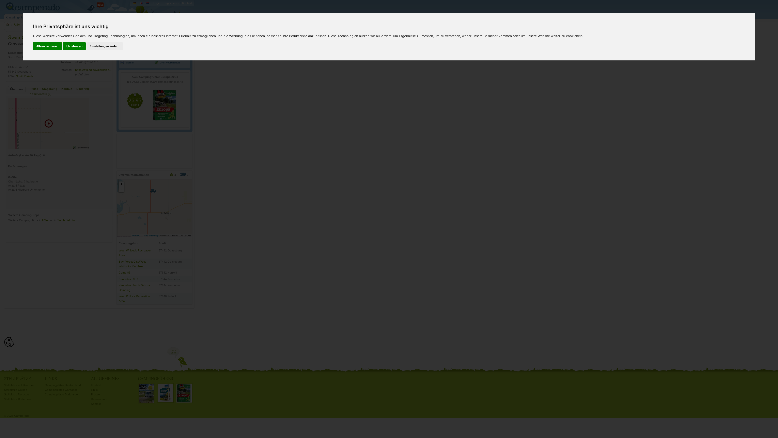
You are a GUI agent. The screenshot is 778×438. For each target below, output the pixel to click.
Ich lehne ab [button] (74, 46)
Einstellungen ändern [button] (105, 46)
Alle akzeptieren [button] (47, 46)
